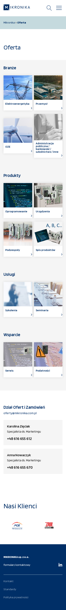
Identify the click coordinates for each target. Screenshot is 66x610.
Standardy (10, 589)
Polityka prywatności (16, 597)
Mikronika (9, 22)
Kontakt (9, 581)
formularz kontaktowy (17, 565)
